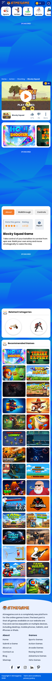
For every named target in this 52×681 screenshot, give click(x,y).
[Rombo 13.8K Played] (14, 454)
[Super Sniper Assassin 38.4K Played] (38, 553)
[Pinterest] (39, 667)
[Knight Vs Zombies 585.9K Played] (14, 372)
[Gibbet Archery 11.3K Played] (14, 553)
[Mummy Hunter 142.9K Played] (38, 389)
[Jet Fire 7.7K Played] (14, 405)
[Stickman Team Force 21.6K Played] (14, 471)
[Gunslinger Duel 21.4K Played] (38, 504)
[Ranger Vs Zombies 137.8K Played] (38, 520)
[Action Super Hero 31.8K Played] (14, 422)
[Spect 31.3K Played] (38, 454)
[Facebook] (12, 667)
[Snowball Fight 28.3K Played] (38, 487)
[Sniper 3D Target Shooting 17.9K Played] (38, 585)
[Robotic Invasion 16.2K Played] (38, 438)
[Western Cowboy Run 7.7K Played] (38, 405)
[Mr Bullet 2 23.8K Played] (14, 569)
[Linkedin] (32, 667)
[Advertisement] (26, 50)
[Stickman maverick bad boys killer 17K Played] (14, 504)
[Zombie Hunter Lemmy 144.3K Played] (14, 438)
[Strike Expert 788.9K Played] (38, 356)
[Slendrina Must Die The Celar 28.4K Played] (14, 389)
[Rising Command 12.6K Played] (38, 471)
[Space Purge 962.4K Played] (14, 536)
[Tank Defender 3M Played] (14, 520)
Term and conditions (32, 676)
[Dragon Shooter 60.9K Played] (14, 487)
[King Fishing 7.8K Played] (38, 422)
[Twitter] (19, 667)
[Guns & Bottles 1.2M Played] (14, 585)
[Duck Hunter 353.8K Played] (38, 372)
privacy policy (29, 678)
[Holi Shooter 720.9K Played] (14, 356)
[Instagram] (26, 667)
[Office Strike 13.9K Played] (38, 536)
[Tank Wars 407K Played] (38, 569)
